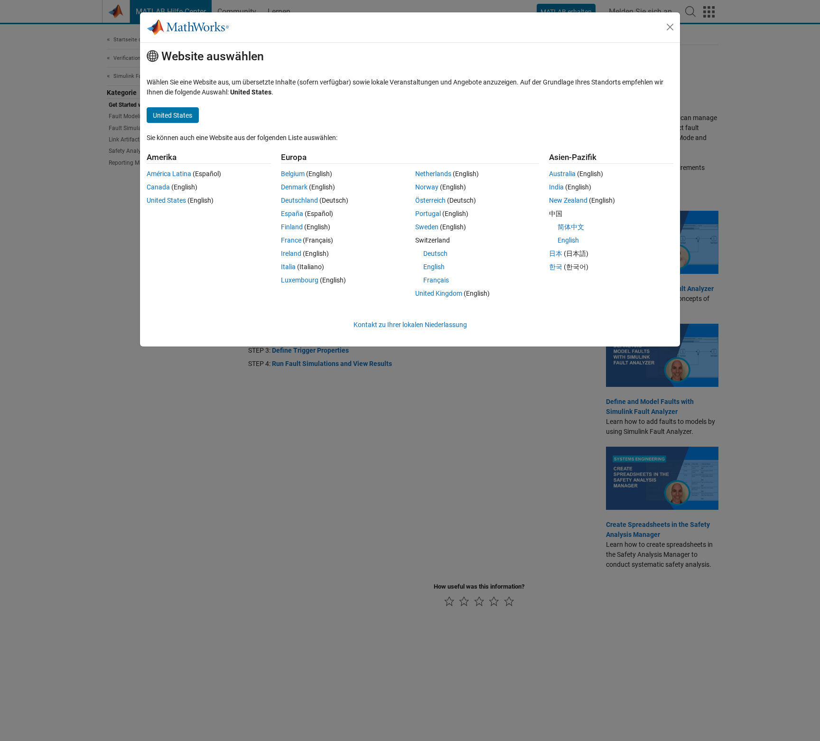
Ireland (291, 253)
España (292, 213)
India (556, 187)
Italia (288, 267)
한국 (555, 267)
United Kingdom (438, 293)
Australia (562, 174)
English (434, 267)
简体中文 (571, 227)
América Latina (169, 174)
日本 (555, 253)
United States (166, 200)
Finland (292, 227)
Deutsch (435, 253)
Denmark (294, 187)
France (291, 240)
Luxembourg (299, 280)
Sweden (426, 227)
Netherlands (433, 174)
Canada (158, 187)
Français (436, 280)
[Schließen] (670, 27)
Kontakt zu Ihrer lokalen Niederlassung (410, 324)
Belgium (293, 174)
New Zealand (568, 200)
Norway (426, 187)
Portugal (428, 213)
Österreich (430, 200)
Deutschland (299, 200)
